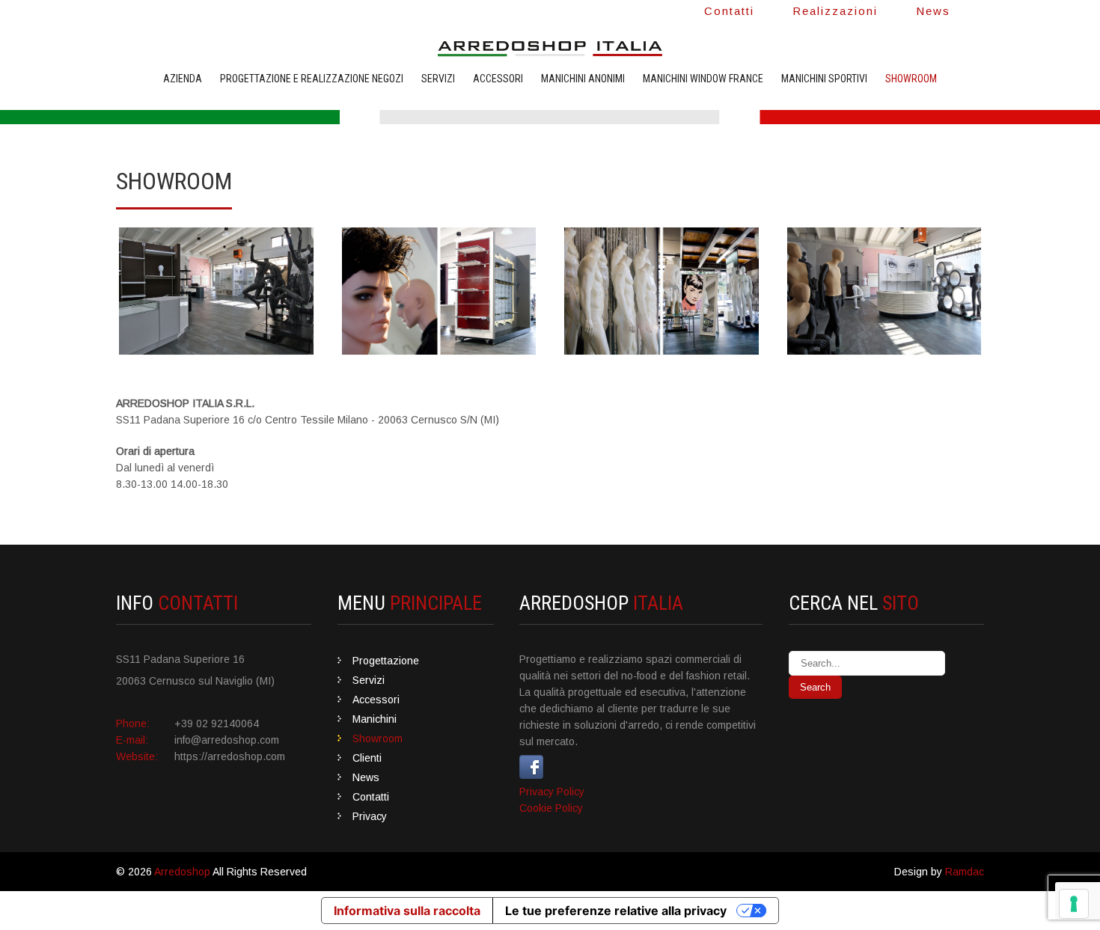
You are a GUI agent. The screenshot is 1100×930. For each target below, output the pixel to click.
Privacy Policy (551, 792)
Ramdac (964, 872)
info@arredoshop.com (226, 740)
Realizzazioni (835, 10)
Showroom (911, 79)
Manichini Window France (703, 79)
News (933, 10)
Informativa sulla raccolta (407, 910)
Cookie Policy (551, 808)
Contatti (729, 10)
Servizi (438, 79)
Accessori (498, 79)
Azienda (182, 79)
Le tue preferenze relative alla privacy (616, 910)
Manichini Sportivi (824, 79)
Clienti (367, 758)
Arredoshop (182, 872)
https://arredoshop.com (229, 756)
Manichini (374, 719)
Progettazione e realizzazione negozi (311, 79)
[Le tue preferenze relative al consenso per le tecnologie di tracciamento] (1074, 904)
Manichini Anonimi (583, 79)
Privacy (369, 816)
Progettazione (385, 661)
